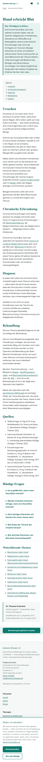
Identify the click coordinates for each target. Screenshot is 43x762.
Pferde (5, 704)
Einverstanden (12, 749)
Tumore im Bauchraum (29, 180)
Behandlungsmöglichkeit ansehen (21, 630)
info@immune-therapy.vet (13, 678)
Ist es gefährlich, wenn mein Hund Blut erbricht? (20, 492)
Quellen (11, 99)
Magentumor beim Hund (18, 556)
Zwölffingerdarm (27, 372)
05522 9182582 (8, 676)
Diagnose (11, 92)
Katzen (5, 701)
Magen (13, 183)
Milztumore (20, 247)
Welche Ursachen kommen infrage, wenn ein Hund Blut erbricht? (19, 504)
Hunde (5, 697)
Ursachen (11, 86)
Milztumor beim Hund (16, 574)
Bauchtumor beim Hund (17, 552)
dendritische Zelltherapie (13, 393)
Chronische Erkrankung (17, 89)
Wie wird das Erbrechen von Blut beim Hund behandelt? (19, 536)
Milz (12, 378)
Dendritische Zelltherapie (12, 716)
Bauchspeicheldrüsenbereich (25, 375)
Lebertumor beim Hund (17, 582)
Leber (5, 375)
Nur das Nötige (13, 756)
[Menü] (38, 3)
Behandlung (12, 96)
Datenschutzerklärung (11, 742)
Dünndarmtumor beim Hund (19, 578)
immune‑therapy (10, 3)
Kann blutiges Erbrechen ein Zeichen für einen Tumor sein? (20, 516)
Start (4, 8)
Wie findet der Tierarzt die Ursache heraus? (19, 526)
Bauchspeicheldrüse (15, 223)
